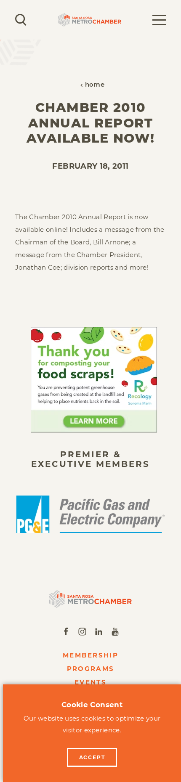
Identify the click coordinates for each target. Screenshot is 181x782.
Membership (90, 655)
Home (94, 85)
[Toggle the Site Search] (21, 20)
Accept (92, 757)
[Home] (91, 599)
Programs (90, 669)
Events (90, 682)
